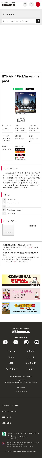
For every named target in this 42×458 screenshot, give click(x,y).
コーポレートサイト (21, 391)
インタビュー (11, 368)
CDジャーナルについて (10, 405)
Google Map (21, 387)
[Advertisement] (21, 49)
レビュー (30, 368)
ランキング (31, 362)
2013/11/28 (6, 149)
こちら (29, 247)
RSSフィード (7, 417)
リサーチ (30, 357)
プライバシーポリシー (10, 411)
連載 (11, 362)
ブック (11, 357)
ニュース (11, 351)
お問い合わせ (6, 423)
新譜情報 (30, 351)
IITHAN (5, 128)
